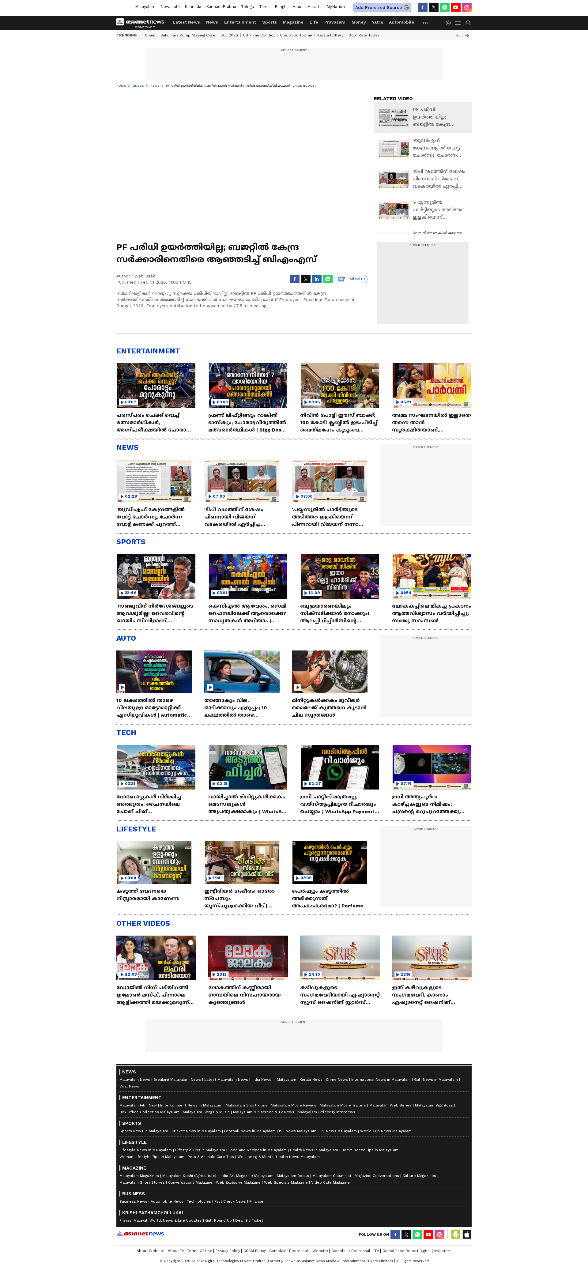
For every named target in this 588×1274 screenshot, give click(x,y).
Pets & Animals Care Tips (211, 1157)
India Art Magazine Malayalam (246, 1176)
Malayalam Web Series (390, 1105)
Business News (133, 1201)
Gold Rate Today (364, 35)
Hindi (297, 6)
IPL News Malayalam (338, 1131)
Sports (269, 22)
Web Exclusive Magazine (238, 1182)
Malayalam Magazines (139, 1176)
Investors (442, 1251)
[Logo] (142, 23)
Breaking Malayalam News (177, 1079)
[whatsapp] (445, 7)
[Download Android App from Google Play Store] (456, 1234)
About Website (150, 1251)
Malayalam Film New (138, 1105)
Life (314, 22)
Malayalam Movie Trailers (343, 1105)
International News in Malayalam (381, 1079)
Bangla (281, 6)
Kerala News (311, 1079)
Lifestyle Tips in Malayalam (200, 1150)
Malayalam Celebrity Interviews (326, 1112)
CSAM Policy (254, 1251)
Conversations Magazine (190, 1182)
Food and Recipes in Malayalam (257, 1150)
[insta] (467, 7)
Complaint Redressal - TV (355, 1251)
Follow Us (357, 279)
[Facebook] (423, 7)
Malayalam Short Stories (142, 1182)
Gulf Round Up (218, 1220)
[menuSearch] (468, 23)
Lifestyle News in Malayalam (145, 1150)
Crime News (337, 1079)
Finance (256, 1201)
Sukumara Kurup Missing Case (187, 35)
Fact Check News (230, 1201)
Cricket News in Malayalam (196, 1131)
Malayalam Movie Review (293, 1105)
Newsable (170, 6)
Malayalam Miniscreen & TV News (263, 1112)
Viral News (129, 1086)
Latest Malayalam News (226, 1079)
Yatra (377, 22)
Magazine (293, 22)
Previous (457, 35)
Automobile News (167, 1201)
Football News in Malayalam (250, 1131)
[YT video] (456, 7)
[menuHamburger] (458, 23)
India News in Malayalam (273, 1079)
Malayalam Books (293, 1176)
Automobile (401, 22)
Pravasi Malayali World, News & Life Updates (160, 1220)
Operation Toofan (296, 35)
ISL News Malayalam (297, 1131)
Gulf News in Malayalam (436, 1079)
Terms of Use (199, 1251)
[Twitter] (434, 7)
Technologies (199, 1201)
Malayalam (145, 6)
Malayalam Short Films (246, 1105)
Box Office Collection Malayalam (149, 1112)
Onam (150, 35)
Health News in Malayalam (314, 1150)
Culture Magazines (419, 1176)
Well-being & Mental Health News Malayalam (278, 1157)
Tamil (264, 6)
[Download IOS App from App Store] (467, 1234)
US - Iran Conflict (259, 35)
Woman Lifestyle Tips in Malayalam (151, 1157)
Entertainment (240, 22)
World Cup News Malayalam (386, 1131)
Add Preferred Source (378, 7)
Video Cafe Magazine (330, 1182)
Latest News (186, 22)
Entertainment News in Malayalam (191, 1105)
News (212, 22)
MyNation (335, 6)
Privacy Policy (228, 1251)
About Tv (176, 1251)
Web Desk (144, 275)
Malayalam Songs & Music (206, 1112)
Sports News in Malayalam (143, 1131)
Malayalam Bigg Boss (434, 1105)
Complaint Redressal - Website (298, 1251)
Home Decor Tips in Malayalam (369, 1150)
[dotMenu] (425, 23)
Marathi (314, 6)
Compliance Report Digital (407, 1251)
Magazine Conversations (377, 1176)
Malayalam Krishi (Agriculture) (189, 1176)
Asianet (140, 1233)
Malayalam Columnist (331, 1176)
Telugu (247, 6)
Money (359, 22)
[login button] (450, 23)
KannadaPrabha (221, 6)
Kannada (193, 6)
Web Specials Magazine (286, 1182)
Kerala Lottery (330, 35)
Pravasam (334, 22)
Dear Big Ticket (249, 1220)
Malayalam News (134, 1079)
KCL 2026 (229, 35)
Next (467, 35)
